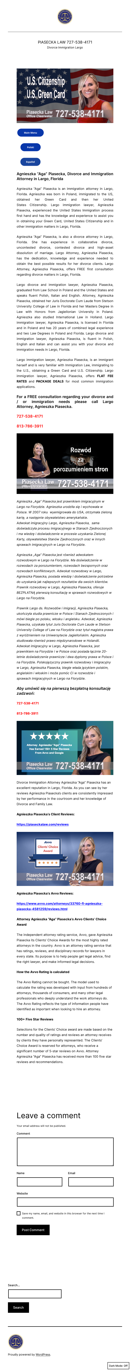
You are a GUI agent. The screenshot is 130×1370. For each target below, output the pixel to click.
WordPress (43, 1354)
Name (21, 1173)
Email (71, 1173)
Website (22, 1193)
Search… (14, 1285)
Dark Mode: (116, 1365)
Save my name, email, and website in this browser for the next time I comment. (63, 1215)
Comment (23, 1133)
